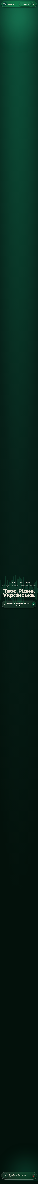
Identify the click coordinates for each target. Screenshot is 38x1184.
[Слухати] (5, 1175)
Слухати (26, 4)
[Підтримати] (33, 1176)
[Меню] (34, 4)
